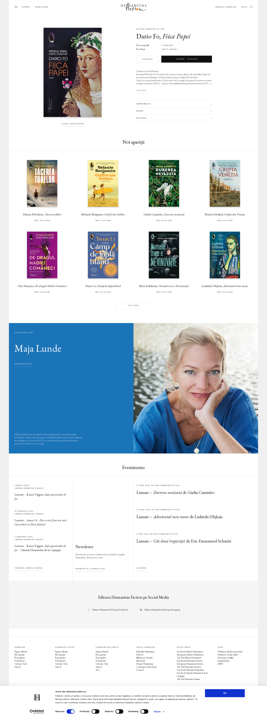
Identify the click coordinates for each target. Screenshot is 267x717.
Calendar (141, 568)
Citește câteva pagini (72, 124)
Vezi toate (133, 305)
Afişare (157, 711)
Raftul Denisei (169, 49)
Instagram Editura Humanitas (190, 654)
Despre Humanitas (144, 663)
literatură (167, 45)
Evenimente (19, 660)
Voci (98, 669)
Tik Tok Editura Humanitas (189, 657)
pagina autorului (23, 364)
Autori (17, 666)
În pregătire (19, 657)
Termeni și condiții (225, 657)
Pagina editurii (20, 651)
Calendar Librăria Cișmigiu (28, 568)
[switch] (95, 711)
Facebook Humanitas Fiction (189, 660)
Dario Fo (147, 36)
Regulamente (223, 660)
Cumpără (186, 59)
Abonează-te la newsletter (90, 569)
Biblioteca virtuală (144, 657)
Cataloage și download (146, 666)
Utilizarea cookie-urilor (227, 654)
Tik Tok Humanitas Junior (188, 679)
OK (225, 693)
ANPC (220, 663)
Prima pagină (41, 7)
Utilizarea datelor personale (230, 651)
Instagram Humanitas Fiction (190, 663)
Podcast (139, 654)
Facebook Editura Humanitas (190, 651)
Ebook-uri (140, 660)
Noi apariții (19, 654)
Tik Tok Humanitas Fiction (189, 666)
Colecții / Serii (20, 663)
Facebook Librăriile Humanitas (190, 669)
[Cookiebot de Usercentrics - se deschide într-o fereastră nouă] (37, 712)
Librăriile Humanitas (225, 7)
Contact (140, 669)
